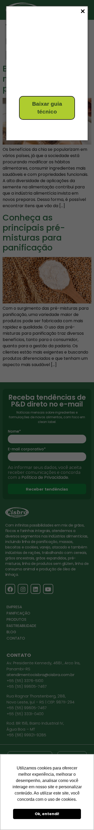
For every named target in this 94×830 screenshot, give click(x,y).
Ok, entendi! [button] (47, 813)
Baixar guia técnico (47, 108)
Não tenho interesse (38, 127)
